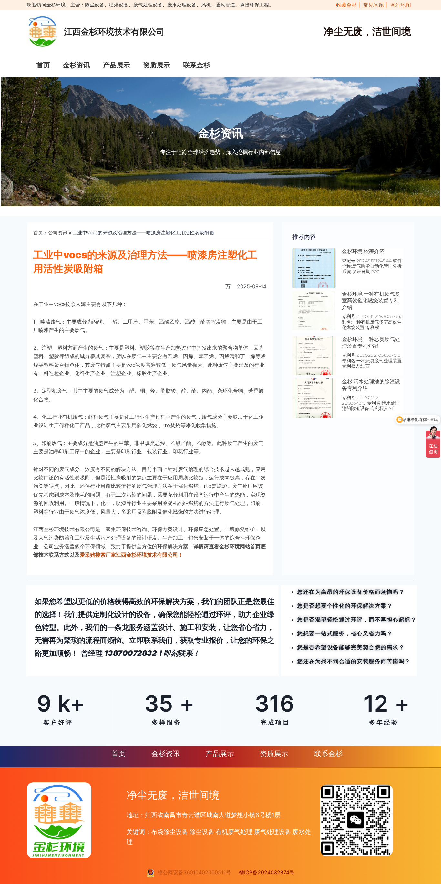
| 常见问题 (371, 5)
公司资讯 (57, 233)
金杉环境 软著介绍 (363, 251)
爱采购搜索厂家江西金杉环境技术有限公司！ (131, 555)
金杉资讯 (76, 65)
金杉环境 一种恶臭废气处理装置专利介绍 (371, 342)
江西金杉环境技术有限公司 (114, 31)
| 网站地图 (398, 5)
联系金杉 (196, 65)
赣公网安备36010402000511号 (192, 872)
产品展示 (116, 65)
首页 (43, 65)
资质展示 (156, 65)
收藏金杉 (345, 5)
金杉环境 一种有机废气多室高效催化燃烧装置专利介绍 (371, 301)
